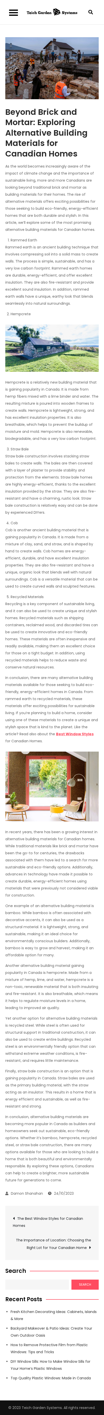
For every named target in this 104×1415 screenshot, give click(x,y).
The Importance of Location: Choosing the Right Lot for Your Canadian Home (53, 1244)
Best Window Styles (75, 734)
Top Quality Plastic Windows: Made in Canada (51, 1378)
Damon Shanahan (27, 1193)
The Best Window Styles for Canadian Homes (48, 1222)
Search (15, 1271)
